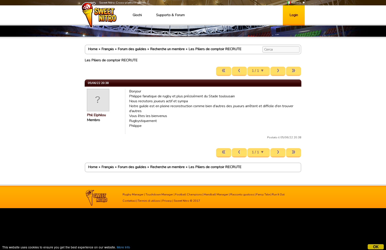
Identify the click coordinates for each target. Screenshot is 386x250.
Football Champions (188, 194)
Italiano (296, 3)
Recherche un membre (167, 49)
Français (107, 49)
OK (376, 246)
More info (123, 247)
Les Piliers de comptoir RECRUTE (215, 49)
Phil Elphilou (96, 115)
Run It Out (278, 194)
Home (93, 49)
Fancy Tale (263, 194)
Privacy (167, 201)
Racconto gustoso (242, 194)
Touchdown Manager (159, 194)
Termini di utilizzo (149, 201)
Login (294, 15)
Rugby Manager (133, 194)
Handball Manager (216, 194)
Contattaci (129, 201)
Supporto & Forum (170, 15)
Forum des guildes (132, 49)
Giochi (137, 15)
